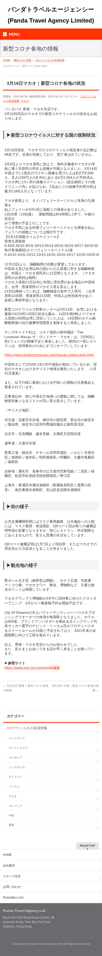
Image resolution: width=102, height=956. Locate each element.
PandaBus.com (13, 897)
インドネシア (17, 738)
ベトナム (14, 786)
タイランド (15, 776)
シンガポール (17, 767)
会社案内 (9, 865)
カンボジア (15, 757)
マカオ (25, 100)
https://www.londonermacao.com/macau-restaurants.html (49, 355)
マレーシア (15, 805)
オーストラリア (18, 747)
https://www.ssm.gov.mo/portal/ (28, 667)
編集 (56, 667)
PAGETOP (87, 845)
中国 (11, 815)
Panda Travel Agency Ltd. (45, 944)
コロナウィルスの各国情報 (26, 728)
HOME (7, 855)
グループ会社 (12, 876)
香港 (11, 824)
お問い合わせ (12, 887)
